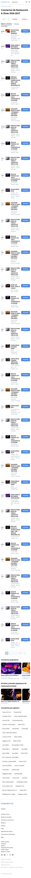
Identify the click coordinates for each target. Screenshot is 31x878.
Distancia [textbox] (24, 19)
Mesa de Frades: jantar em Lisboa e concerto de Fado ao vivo (15, 63)
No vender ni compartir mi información (12, 867)
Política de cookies (6, 859)
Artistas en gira (5, 814)
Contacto (3, 843)
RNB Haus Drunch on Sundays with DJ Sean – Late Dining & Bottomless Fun (15, 81)
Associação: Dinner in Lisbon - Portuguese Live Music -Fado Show (15, 112)
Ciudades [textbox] (14, 19)
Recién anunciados (6, 817)
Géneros (3, 823)
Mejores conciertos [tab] (6, 24)
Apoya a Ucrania (5, 851)
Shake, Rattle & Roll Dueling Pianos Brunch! (15, 46)
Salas (2, 828)
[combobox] (15, 2)
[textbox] (4, 809)
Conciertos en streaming (8, 834)
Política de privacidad (7, 862)
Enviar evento (5, 849)
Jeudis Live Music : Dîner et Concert (15, 286)
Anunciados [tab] (4, 26)
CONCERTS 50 (5, 2)
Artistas (3, 825)
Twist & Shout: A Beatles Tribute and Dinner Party (15, 361)
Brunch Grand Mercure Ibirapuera (15, 31)
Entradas (25, 31)
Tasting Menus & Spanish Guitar (15, 346)
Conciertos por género (6, 6)
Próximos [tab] (16, 24)
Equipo (3, 845)
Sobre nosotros (5, 841)
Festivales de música (6, 831)
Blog (2, 837)
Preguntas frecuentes (7, 847)
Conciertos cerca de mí (7, 820)
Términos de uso (5, 865)
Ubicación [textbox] (14, 2)
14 (20, 653)
